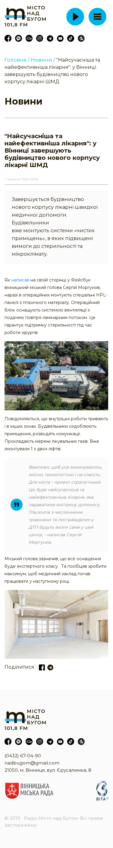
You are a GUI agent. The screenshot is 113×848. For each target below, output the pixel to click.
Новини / (43, 60)
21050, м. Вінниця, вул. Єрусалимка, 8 (48, 770)
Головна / (17, 60)
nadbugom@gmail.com (32, 763)
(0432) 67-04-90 (23, 755)
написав (20, 280)
